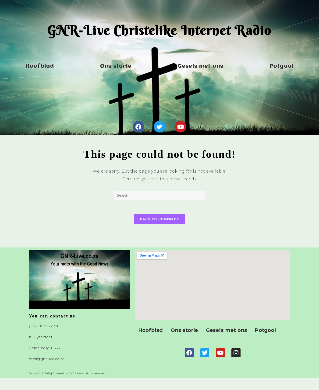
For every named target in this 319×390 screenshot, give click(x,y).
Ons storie (116, 66)
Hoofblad (39, 66)
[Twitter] (159, 126)
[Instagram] (235, 352)
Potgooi (281, 66)
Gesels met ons (200, 66)
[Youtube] (180, 126)
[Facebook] (138, 126)
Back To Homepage (159, 219)
